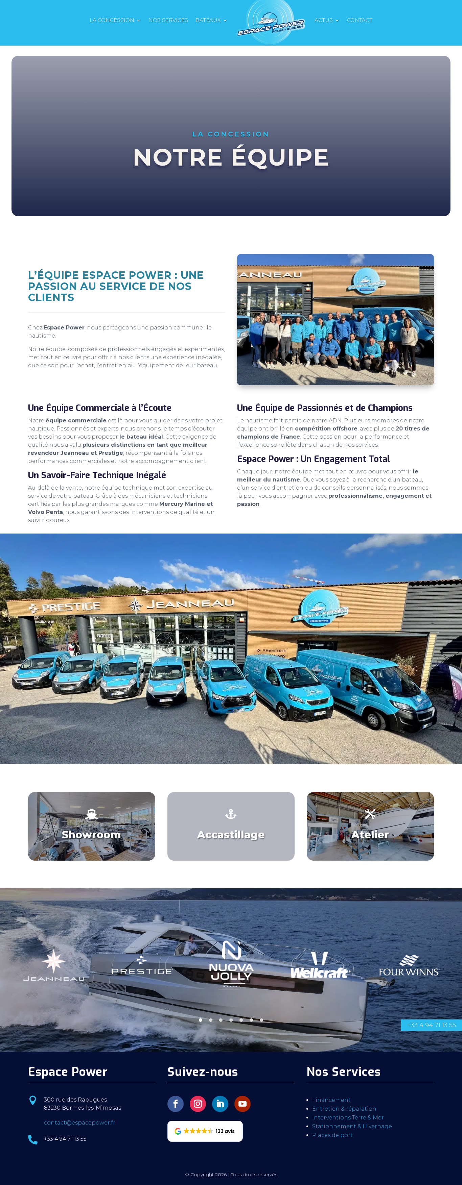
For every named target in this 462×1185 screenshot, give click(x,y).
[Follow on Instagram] (198, 1104)
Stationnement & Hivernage (352, 1126)
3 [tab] (221, 1020)
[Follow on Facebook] (175, 1104)
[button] (205, 1131)
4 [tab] (231, 1020)
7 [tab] (261, 1020)
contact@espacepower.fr (79, 1122)
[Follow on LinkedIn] (220, 1104)
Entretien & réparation (344, 1109)
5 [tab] (241, 1020)
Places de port (332, 1135)
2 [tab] (210, 1020)
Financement (331, 1100)
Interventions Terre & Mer (348, 1117)
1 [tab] (200, 1020)
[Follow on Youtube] (242, 1104)
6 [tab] (251, 1020)
